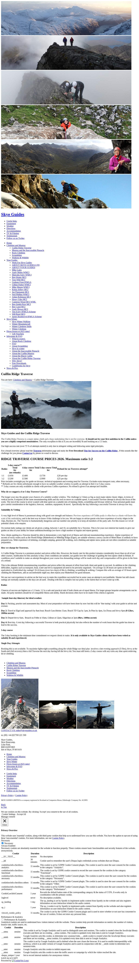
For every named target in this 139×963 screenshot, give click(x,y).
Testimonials (12, 236)
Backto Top (4, 806)
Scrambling (17, 255)
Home (9, 243)
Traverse (37, 451)
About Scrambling (20, 346)
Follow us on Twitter (15, 238)
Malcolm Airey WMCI (21, 275)
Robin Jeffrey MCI (20, 289)
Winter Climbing (19, 329)
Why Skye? (17, 361)
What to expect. (18, 339)
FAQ (14, 343)
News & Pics (12, 368)
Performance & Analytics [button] (12, 917)
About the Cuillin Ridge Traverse (26, 358)
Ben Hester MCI (19, 277)
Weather (10, 226)
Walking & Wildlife (20, 258)
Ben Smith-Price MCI (21, 304)
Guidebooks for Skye (21, 366)
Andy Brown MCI (20, 309)
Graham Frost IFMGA (21, 282)
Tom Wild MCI (18, 280)
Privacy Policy (7, 795)
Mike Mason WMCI (20, 287)
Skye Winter (12, 319)
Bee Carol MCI (18, 307)
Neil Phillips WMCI (20, 294)
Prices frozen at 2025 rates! (18, 331)
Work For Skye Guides (22, 262)
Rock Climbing (18, 253)
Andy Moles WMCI (20, 272)
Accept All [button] (21, 814)
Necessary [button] (5, 840)
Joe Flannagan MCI (20, 292)
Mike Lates (17, 270)
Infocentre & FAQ (14, 336)
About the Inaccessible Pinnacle (25, 351)
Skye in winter (18, 348)
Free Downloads (19, 363)
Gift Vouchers (18, 334)
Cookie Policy (21, 795)
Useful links (12, 221)
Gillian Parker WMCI (21, 285)
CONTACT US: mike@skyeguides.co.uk (19, 730)
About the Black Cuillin (22, 356)
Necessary (8, 843)
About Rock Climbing (21, 341)
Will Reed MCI (18, 314)
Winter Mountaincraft (21, 324)
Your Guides (12, 260)
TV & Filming (13, 233)
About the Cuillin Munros (23, 353)
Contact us (27, 453)
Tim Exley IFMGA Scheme (24, 312)
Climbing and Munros (16, 245)
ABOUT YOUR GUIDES (23, 267)
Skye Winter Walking (21, 321)
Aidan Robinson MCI (21, 297)
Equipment (11, 223)
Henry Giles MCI (19, 299)
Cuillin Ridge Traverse (21, 248)
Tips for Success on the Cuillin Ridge (101, 451)
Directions (11, 228)
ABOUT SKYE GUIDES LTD (26, 265)
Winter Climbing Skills (21, 326)
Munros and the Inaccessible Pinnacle (28, 250)
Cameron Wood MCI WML (24, 302)
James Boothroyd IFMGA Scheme (27, 316)
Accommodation (14, 231)
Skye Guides (12, 214)
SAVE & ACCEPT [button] (9, 958)
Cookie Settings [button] (8, 814)
